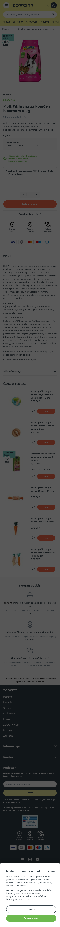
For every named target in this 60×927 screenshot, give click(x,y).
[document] (31, 895)
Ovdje (9, 890)
